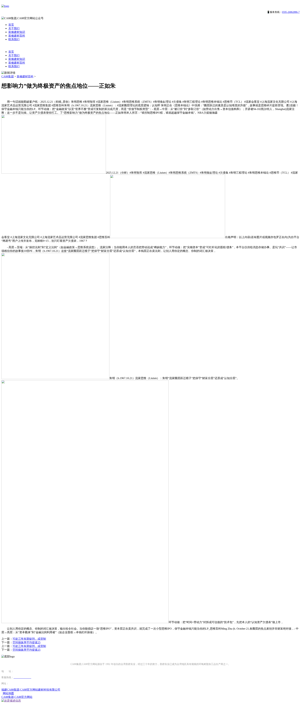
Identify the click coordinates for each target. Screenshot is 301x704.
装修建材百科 (16, 35)
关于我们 (14, 28)
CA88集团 (7, 76)
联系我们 (14, 39)
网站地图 (8, 693)
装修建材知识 (16, 32)
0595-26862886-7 (291, 12)
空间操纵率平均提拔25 (26, 642)
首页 (11, 24)
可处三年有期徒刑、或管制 (29, 638)
